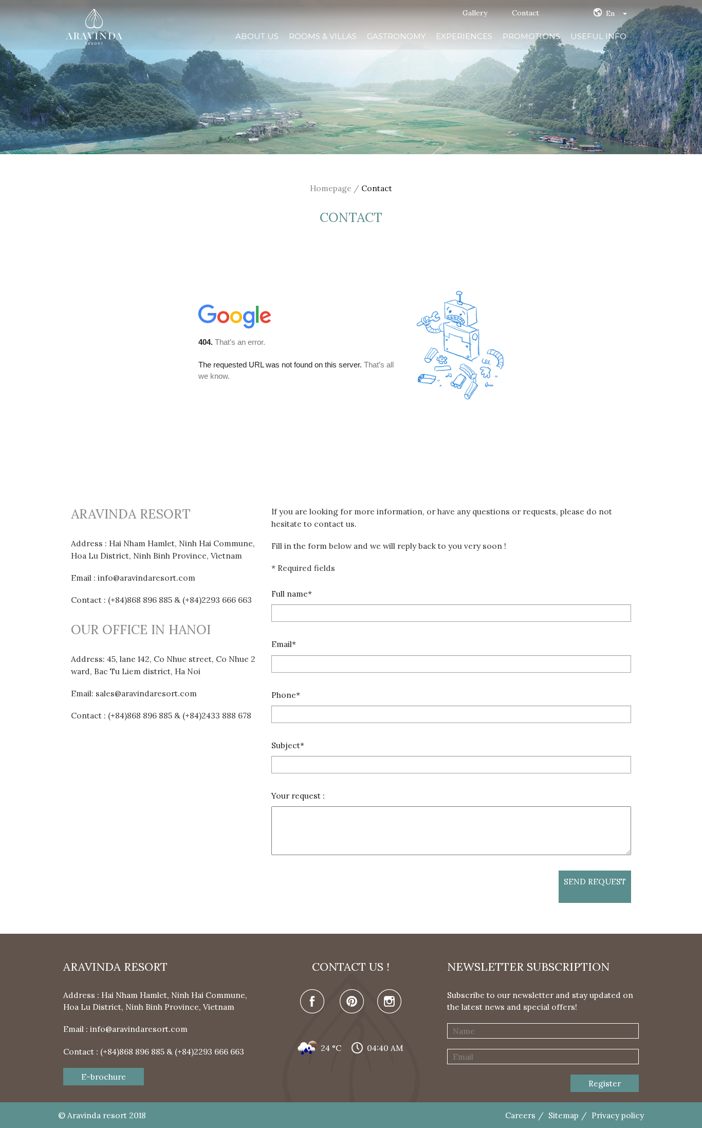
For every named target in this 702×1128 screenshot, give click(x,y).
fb (313, 1002)
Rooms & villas (323, 36)
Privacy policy (618, 1115)
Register (604, 1083)
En (610, 13)
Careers (520, 1115)
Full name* (291, 593)
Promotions (531, 36)
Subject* (287, 745)
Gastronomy (396, 36)
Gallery (475, 12)
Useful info (598, 36)
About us (257, 36)
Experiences (464, 36)
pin (351, 1002)
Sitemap (563, 1115)
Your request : (298, 795)
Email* (283, 644)
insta (389, 1002)
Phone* (285, 695)
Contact (525, 12)
